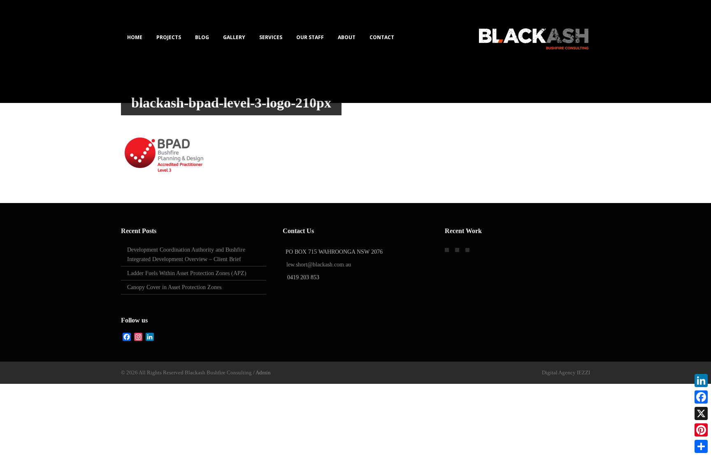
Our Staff (310, 37)
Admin (263, 372)
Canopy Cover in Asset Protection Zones (174, 287)
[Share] (701, 446)
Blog (202, 37)
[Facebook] (701, 397)
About (347, 37)
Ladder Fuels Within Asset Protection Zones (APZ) (186, 273)
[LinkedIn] (701, 380)
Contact (381, 37)
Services (270, 37)
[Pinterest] (701, 430)
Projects (168, 37)
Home (134, 37)
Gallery (234, 37)
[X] (701, 413)
